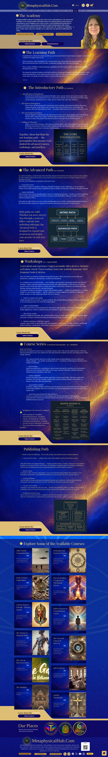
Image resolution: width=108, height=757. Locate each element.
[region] (31, 560)
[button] (25, 754)
